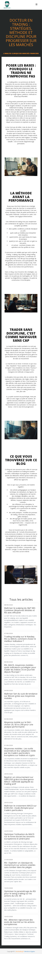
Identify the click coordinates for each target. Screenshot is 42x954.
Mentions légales (29, 951)
